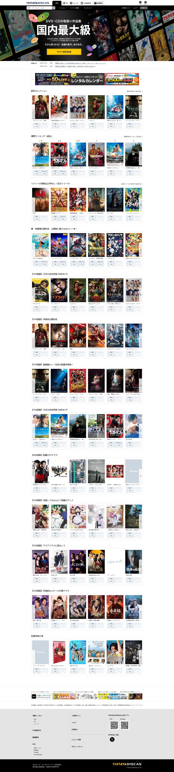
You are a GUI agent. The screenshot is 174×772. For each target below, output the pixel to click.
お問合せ (75, 729)
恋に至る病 (129, 439)
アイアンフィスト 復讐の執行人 (42, 120)
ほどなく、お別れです (39, 168)
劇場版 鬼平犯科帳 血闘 (133, 665)
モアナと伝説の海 (37, 258)
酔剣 (71, 349)
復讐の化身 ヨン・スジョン (41, 575)
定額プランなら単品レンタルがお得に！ (108, 692)
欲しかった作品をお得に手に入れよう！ (63, 692)
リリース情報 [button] (74, 8)
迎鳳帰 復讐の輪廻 (94, 620)
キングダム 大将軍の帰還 (96, 258)
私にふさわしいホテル (57, 665)
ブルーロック (111, 258)
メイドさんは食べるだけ (76, 530)
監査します (54, 575)
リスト (140, 4)
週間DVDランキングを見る (133, 136)
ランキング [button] (88, 8)
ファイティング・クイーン (96, 349)
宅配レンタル (37, 748)
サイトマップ (139, 705)
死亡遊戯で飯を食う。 (95, 530)
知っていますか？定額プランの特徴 (84, 692)
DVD (56, 3)
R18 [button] (143, 8)
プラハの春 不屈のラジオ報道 (115, 303)
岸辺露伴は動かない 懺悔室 (134, 168)
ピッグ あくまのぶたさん (133, 394)
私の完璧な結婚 (74, 620)
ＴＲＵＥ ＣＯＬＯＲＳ (95, 484)
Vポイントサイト (77, 746)
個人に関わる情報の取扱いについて (91, 705)
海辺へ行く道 (73, 665)
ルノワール (110, 665)
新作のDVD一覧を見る (134, 91)
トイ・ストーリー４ (56, 258)
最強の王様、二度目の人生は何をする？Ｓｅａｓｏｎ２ (141, 530)
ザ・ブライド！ (55, 303)
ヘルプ (135, 8)
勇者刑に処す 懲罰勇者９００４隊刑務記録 (45, 530)
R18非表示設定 (38, 754)
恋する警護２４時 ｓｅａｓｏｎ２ (61, 484)
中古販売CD (87, 3)
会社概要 (33, 705)
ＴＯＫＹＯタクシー (94, 168)
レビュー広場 (76, 739)
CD (67, 3)
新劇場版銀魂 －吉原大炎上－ (78, 213)
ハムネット (92, 120)
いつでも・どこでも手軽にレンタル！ (40, 692)
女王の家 (72, 575)
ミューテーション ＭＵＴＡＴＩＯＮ (61, 349)
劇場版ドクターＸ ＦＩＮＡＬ (59, 213)
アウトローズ (36, 303)
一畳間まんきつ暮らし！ (114, 530)
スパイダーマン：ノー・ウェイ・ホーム (81, 258)
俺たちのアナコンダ (94, 303)
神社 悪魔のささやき (113, 394)
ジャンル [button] (62, 8)
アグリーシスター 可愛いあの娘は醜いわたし (101, 394)
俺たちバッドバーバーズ (132, 484)
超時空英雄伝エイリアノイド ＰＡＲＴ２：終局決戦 (65, 120)
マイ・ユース (111, 575)
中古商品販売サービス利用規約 (72, 705)
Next (141, 112)
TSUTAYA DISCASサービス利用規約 (53, 705)
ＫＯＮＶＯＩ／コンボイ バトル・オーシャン (120, 349)
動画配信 (100, 3)
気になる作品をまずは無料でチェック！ (130, 692)
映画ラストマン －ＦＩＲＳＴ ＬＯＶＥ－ (63, 168)
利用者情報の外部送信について (126, 705)
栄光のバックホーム (112, 168)
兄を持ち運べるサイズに (95, 439)
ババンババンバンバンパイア (134, 213)
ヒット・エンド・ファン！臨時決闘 (79, 394)
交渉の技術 (129, 575)
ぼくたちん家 (73, 484)
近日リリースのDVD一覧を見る (131, 184)
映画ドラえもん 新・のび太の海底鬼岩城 (118, 120)
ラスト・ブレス (55, 394)
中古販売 (36, 752)
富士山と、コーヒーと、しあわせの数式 (99, 665)
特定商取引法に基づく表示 (109, 705)
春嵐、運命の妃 (37, 620)
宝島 (34, 213)
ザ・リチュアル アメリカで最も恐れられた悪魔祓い (140, 120)
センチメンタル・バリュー (77, 120)
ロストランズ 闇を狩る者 (96, 213)
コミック (75, 3)
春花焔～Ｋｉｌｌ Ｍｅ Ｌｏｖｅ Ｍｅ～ (63, 620)
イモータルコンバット (132, 349)
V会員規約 (39, 705)
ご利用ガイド (125, 8)
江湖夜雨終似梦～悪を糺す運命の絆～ (136, 620)
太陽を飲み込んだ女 (94, 575)
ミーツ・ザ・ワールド (39, 665)
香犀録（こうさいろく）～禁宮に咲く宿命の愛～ (120, 620)
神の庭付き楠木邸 (56, 530)
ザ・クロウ (110, 213)
